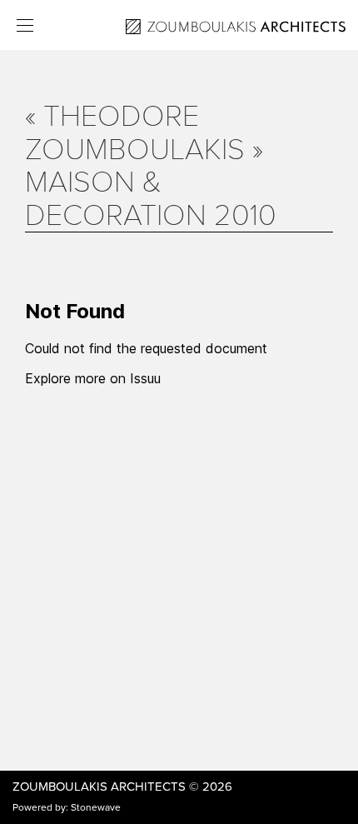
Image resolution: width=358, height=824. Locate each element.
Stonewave (96, 807)
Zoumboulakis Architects (99, 786)
